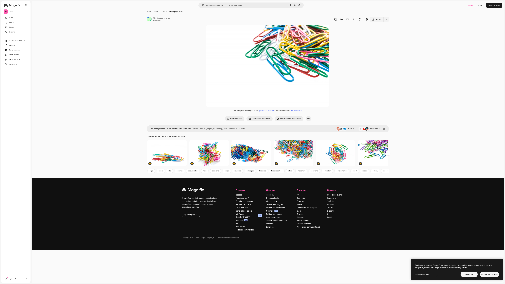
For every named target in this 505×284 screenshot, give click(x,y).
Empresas (270, 227)
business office (276, 171)
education (327, 171)
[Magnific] (193, 190)
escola (364, 171)
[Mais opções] (353, 19)
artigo (226, 171)
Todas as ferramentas (245, 230)
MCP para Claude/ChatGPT (248, 215)
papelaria (215, 171)
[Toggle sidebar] (26, 5)
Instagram (331, 198)
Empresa (301, 190)
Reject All (469, 274)
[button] (191, 215)
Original (223, 30)
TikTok (330, 207)
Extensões (374, 129)
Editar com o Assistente (290, 118)
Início (149, 12)
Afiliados (269, 223)
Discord (330, 211)
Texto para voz (242, 207)
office (290, 171)
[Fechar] (384, 128)
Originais (272, 211)
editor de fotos (296, 111)
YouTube (330, 201)
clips (151, 171)
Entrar (479, 5)
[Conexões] (6, 279)
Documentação (272, 198)
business (262, 171)
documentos (193, 171)
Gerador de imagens (244, 201)
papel (355, 171)
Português (191, 215)
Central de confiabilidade (276, 220)
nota (204, 171)
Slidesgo (300, 217)
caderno (179, 171)
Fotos (163, 12)
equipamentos (342, 171)
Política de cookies (274, 214)
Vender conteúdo (304, 220)
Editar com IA (236, 118)
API (237, 223)
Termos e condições (274, 204)
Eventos (300, 214)
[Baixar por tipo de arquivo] (386, 19)
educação (250, 171)
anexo (160, 171)
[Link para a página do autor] (149, 19)
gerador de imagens (266, 111)
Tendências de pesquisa (307, 207)
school (375, 171)
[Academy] (10, 279)
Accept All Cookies (489, 274)
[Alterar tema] (15, 279)
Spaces (239, 195)
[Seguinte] (388, 153)
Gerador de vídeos (243, 204)
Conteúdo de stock (244, 211)
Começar (270, 190)
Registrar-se (494, 5)
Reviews (300, 201)
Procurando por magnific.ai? (308, 227)
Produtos (240, 190)
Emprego (300, 204)
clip (169, 171)
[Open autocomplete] (202, 5)
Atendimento (271, 201)
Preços (470, 5)
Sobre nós (301, 198)
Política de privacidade (275, 207)
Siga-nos (331, 190)
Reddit (329, 217)
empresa (237, 171)
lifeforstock (157, 21)
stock (156, 12)
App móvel (240, 226)
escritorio (314, 171)
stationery (301, 171)
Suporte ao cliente (335, 195)
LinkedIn (330, 204)
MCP (350, 129)
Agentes (241, 220)
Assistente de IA (242, 198)
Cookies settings (273, 217)
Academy (270, 195)
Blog (299, 211)
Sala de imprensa (304, 223)
